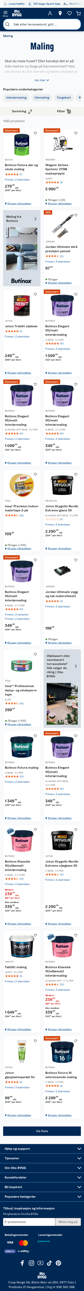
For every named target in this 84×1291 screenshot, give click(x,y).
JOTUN (8, 320)
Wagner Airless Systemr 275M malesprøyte (56, 169)
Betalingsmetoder (16, 1234)
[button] (42, 1131)
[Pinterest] (58, 1263)
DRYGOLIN (51, 500)
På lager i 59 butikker (19, 1029)
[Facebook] (22, 1263)
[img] (22, 174)
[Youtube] (40, 1263)
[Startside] (28, 13)
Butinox (9, 159)
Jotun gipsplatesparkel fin (20, 1075)
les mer (40, 80)
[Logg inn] (50, 13)
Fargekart (64, 97)
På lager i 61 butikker (59, 548)
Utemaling (41, 97)
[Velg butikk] (60, 13)
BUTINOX (50, 320)
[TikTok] (49, 1263)
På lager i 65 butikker (19, 203)
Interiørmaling (16, 97)
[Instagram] (31, 1263)
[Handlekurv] (78, 13)
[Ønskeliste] (69, 13)
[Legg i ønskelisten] (35, 133)
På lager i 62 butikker (60, 373)
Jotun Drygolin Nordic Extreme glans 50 (62, 508)
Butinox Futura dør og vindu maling (21, 167)
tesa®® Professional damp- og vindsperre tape (21, 690)
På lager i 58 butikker (60, 203)
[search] (7, 24)
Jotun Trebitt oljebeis (21, 326)
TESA (8, 500)
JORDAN (50, 241)
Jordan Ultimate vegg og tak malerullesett (61, 594)
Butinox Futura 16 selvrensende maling (61, 1075)
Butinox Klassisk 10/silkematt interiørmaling (17, 866)
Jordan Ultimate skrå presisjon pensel (61, 249)
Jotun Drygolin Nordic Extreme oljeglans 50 (62, 864)
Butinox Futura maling (21, 767)
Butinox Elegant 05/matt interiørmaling (57, 330)
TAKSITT (9, 961)
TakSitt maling (16, 967)
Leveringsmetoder (50, 1234)
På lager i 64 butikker (60, 283)
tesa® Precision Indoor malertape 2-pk (21, 508)
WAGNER (50, 159)
